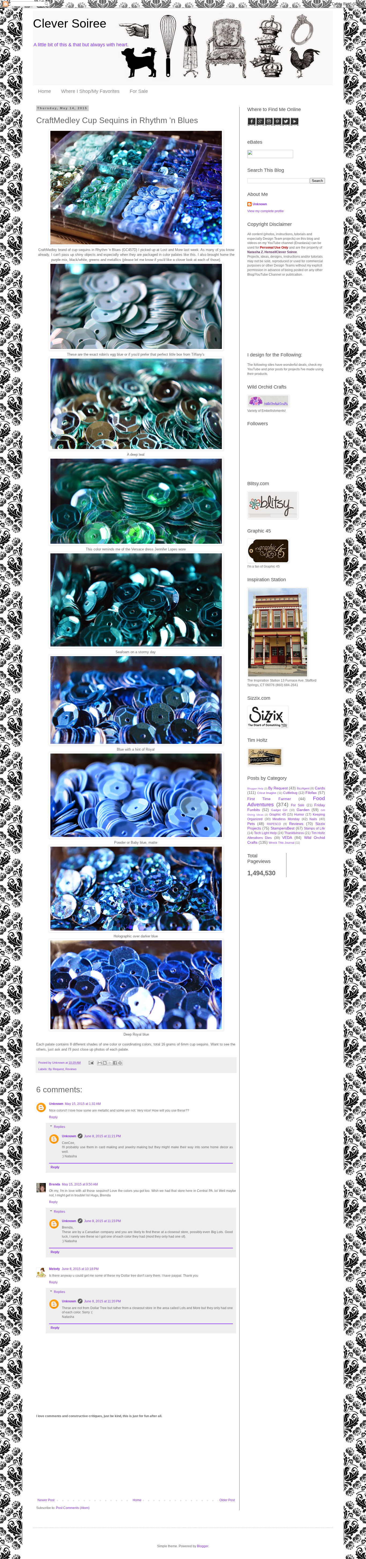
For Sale (139, 91)
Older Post (227, 1500)
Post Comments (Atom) (72, 1508)
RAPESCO (274, 824)
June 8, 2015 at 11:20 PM (102, 1301)
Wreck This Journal (281, 842)
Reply (53, 1117)
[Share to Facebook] (115, 1063)
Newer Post (46, 1500)
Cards (320, 788)
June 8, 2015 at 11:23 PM (102, 1221)
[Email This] (99, 1063)
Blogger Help (255, 788)
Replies (59, 1127)
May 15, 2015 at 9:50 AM (80, 1184)
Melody (54, 1269)
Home (44, 91)
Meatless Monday (286, 819)
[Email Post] (90, 1062)
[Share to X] (110, 1063)
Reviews (71, 1069)
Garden (303, 810)
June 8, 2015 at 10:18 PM (80, 1269)
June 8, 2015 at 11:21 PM (102, 1136)
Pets (251, 824)
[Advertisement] (136, 1458)
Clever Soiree (69, 23)
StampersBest (282, 828)
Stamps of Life (314, 828)
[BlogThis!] (104, 1063)
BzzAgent (303, 788)
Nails (313, 819)
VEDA (287, 837)
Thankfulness (294, 833)
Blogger (202, 1546)
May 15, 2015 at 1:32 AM (83, 1104)
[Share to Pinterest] (120, 1063)
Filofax (311, 792)
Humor (299, 814)
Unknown (56, 1104)
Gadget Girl (279, 810)
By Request (56, 1069)
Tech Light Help (265, 833)
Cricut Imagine (266, 792)
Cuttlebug (290, 793)
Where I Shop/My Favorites (90, 91)
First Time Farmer (269, 799)
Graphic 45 (277, 814)
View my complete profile (265, 211)
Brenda (54, 1184)
